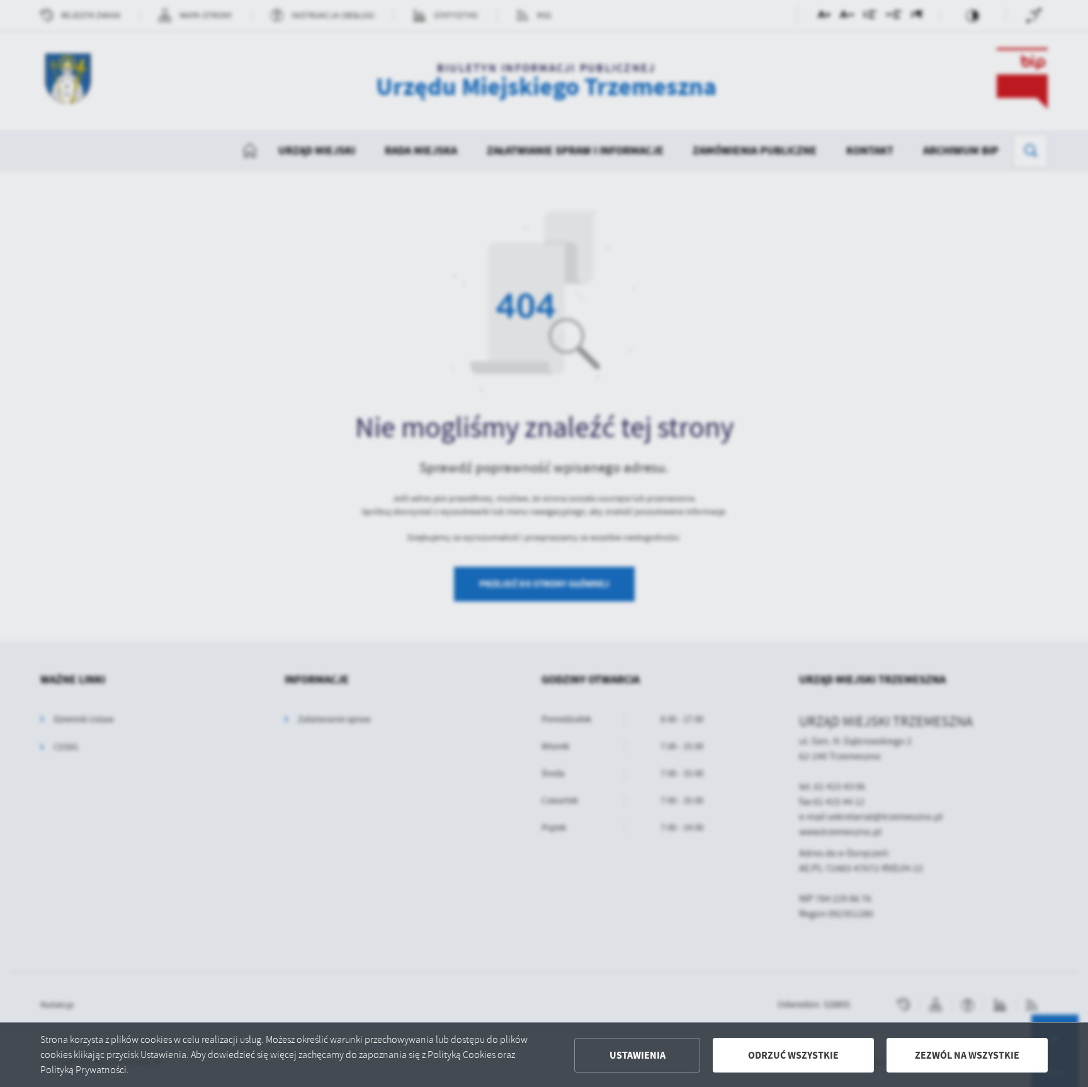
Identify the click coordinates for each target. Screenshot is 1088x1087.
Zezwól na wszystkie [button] (967, 1055)
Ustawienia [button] (637, 1055)
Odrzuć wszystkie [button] (793, 1055)
